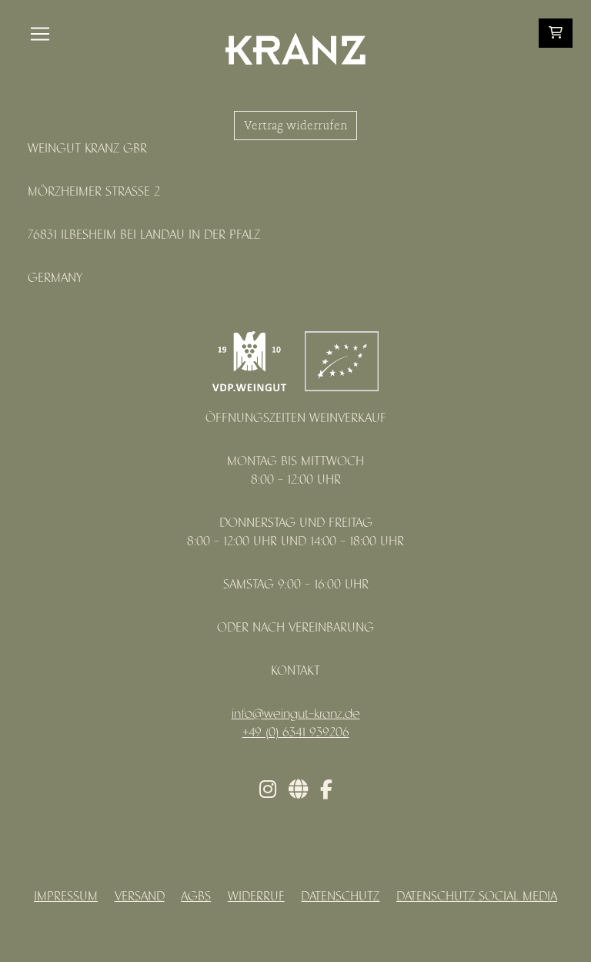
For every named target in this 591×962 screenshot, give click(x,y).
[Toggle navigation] (40, 33)
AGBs (196, 897)
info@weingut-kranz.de (296, 714)
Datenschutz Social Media (476, 897)
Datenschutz (340, 897)
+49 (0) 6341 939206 (295, 733)
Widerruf (256, 897)
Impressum (66, 897)
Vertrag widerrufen (295, 125)
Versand (140, 897)
